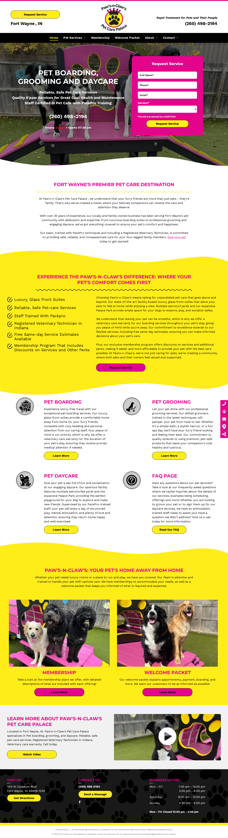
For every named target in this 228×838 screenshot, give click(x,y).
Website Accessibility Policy (159, 829)
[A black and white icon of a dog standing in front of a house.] (25, 413)
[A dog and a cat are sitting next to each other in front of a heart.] (25, 487)
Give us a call (176, 237)
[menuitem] (54, 38)
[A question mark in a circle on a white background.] (132, 487)
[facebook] (79, 802)
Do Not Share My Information (85, 829)
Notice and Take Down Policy (132, 829)
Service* (143, 103)
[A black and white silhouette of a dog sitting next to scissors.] (132, 413)
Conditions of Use (109, 829)
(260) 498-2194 (201, 23)
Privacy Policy (62, 829)
